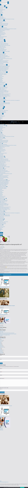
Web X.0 (1, 131)
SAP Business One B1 (2, 196)
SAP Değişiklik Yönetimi (3, 165)
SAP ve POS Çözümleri (3, 222)
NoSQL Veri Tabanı (2, 147)
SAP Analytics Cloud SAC (3, 187)
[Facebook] (0, 276)
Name (1, 368)
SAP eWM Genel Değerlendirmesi (4, 182)
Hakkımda (1, 229)
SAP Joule (1, 195)
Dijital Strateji (1, 137)
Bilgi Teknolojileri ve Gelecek (3, 142)
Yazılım (1, 143)
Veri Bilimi (1, 128)
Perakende (1, 219)
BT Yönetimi (1, 340)
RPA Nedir (1, 133)
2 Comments (1, 326)
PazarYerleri (1, 227)
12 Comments (2, 308)
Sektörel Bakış (2, 218)
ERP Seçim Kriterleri (2, 149)
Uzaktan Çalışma (2, 217)
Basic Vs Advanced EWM (3, 185)
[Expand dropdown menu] (1, 132)
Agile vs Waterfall (2, 202)
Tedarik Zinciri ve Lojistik (3, 179)
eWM (0, 343)
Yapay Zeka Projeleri (2, 127)
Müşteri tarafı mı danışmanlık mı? (4, 175)
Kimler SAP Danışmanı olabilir (4, 170)
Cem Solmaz (1, 328)
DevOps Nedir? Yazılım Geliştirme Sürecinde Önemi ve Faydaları (8, 145)
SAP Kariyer (1, 167)
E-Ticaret (1, 224)
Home (1, 231)
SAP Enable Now (2, 197)
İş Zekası (1, 345)
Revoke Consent (22, 487)
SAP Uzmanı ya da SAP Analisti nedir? (4, 171)
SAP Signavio (1, 192)
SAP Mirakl (1, 194)
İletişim (1, 228)
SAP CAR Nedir (2, 190)
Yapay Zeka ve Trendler (3, 125)
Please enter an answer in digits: (4, 387)
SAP (0, 404)
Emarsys (1, 191)
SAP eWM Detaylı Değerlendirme (4, 183)
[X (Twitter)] (1, 276)
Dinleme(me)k (2, 216)
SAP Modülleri (2, 178)
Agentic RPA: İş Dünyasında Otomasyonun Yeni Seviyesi (7, 136)
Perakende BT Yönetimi (3, 223)
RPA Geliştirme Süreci (3, 135)
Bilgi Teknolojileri (2, 338)
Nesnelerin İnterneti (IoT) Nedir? (4, 140)
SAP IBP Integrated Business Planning (5, 180)
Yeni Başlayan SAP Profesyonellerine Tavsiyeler (6, 173)
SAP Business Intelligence (3, 188)
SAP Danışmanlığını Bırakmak (3, 176)
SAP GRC (1, 193)
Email (1, 371)
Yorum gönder (2, 392)
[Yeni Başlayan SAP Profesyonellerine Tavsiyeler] (4, 300)
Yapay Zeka (1, 126)
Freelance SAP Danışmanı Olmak (4, 177)
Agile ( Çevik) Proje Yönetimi (3, 201)
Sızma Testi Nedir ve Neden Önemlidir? (5, 215)
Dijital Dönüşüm (2, 124)
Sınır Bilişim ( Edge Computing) (4, 141)
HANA (1, 344)
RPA (0, 132)
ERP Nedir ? (1, 148)
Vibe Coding (1, 130)
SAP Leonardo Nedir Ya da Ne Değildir (5, 166)
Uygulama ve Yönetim (3, 198)
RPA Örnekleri (2, 134)
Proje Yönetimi (2, 199)
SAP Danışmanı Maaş (2, 169)
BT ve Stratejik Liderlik (3, 138)
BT (0, 339)
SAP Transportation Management (4, 181)
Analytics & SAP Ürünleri (3, 186)
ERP (0, 342)
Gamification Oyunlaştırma (3, 144)
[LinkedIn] (2, 276)
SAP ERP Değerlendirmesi (3, 164)
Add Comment (2, 378)
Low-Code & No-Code (3, 150)
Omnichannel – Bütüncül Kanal (4, 221)
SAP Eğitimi (1, 174)
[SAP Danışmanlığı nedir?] (4, 309)
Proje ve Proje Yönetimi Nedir (4, 200)
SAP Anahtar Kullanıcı (2, 172)
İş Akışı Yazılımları (2, 151)
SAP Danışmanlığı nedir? (3, 168)
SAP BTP (1, 189)
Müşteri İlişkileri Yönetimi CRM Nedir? (5, 146)
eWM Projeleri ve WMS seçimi (4, 184)
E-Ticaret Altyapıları (2, 226)
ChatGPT (1, 129)
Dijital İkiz (1, 139)
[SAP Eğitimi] (5, 417)
